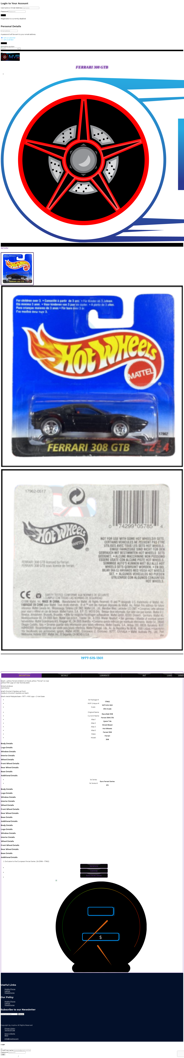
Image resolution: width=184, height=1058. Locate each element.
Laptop (7, 991)
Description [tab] (24, 675)
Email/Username (7, 1050)
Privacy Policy (10, 1029)
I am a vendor (8, 40)
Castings (94, 871)
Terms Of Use (10, 1030)
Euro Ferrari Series (94, 875)
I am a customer (9, 38)
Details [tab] (64, 675)
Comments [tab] (104, 675)
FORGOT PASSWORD (9, 1056)
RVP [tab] (144, 675)
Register (4, 43)
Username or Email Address (11, 8)
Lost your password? (8, 22)
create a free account (27, 1056)
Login (7, 74)
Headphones (9, 993)
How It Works (10, 1034)
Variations (94, 866)
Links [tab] (169, 675)
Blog (6, 1035)
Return (4, 248)
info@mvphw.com (11, 1039)
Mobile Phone (10, 989)
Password (4, 11)
